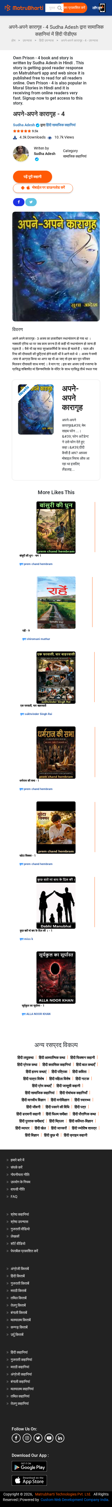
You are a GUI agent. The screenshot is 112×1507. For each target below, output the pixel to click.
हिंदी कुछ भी (51, 1135)
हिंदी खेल (40, 1128)
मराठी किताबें (18, 1291)
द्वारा (22, 564)
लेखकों (15, 1236)
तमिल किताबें (19, 1298)
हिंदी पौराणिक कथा (84, 1114)
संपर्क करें (16, 1167)
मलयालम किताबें (21, 1320)
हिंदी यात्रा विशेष (33, 1079)
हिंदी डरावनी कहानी (28, 1114)
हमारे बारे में (17, 1160)
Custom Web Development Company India (74, 1500)
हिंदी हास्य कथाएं (36, 1072)
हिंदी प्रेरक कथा (27, 1065)
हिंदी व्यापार (22, 1128)
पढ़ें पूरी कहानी (32, 177)
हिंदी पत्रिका (59, 1072)
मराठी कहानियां (20, 1367)
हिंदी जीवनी (33, 1107)
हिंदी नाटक (82, 1079)
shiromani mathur (38, 639)
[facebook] (16, 1438)
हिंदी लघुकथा (25, 1057)
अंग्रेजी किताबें (20, 1269)
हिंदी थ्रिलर (56, 1121)
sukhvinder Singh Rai (38, 714)
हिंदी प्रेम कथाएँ (41, 1086)
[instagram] (27, 1438)
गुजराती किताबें (20, 1283)
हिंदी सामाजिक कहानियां (61, 125)
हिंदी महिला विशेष (59, 1079)
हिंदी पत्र (80, 1107)
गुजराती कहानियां (21, 1360)
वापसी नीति (18, 1189)
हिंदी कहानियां (19, 1352)
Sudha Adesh (24, 125)
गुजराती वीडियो (20, 1229)
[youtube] (49, 1438)
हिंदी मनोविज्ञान (60, 1100)
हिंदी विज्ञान (32, 1135)
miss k (28, 939)
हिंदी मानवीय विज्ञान (34, 1100)
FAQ (14, 1196)
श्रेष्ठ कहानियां (20, 1214)
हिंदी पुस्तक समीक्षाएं (31, 1121)
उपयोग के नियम (20, 1182)
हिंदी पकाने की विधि (57, 1107)
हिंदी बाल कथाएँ (85, 1065)
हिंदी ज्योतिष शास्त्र (84, 1128)
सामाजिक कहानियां (74, 156)
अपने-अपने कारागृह (72, 398)
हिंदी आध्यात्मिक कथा (52, 1057)
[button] (59, 8)
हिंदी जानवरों (59, 1128)
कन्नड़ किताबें (19, 1327)
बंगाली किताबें (19, 1312)
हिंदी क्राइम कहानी (75, 1135)
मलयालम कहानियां (22, 1389)
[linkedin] (59, 1438)
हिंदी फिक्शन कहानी (82, 1057)
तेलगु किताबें (18, 1305)
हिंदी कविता (79, 1072)
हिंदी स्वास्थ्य (82, 1100)
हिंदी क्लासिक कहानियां (56, 1065)
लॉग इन (97, 8)
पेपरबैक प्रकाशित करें (24, 1251)
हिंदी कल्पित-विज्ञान (81, 1121)
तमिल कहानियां (20, 1396)
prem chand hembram (38, 564)
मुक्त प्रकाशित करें (73, 7)
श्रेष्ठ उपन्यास (19, 1222)
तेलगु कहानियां (20, 1403)
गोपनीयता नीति (20, 1175)
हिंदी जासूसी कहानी (68, 1086)
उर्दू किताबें (17, 1334)
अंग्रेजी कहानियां (21, 1374)
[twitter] (38, 1438)
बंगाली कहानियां (20, 1381)
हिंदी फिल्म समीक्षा (56, 1114)
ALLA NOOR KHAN (38, 1014)
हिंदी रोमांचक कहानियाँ (73, 1093)
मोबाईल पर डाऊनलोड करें (48, 187)
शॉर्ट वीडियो (18, 1244)
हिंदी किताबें (18, 1276)
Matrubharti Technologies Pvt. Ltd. (64, 1494)
